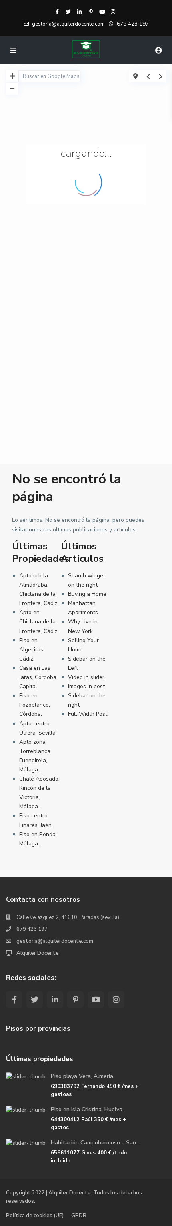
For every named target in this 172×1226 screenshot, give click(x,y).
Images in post (86, 686)
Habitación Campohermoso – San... (95, 1142)
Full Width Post (87, 714)
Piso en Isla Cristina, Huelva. (87, 1109)
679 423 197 (133, 24)
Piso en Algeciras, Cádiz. (31, 650)
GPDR (78, 1215)
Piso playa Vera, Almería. (82, 1076)
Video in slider (86, 677)
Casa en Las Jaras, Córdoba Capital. (37, 677)
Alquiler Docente (37, 953)
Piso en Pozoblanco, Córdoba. (34, 705)
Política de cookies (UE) (35, 1215)
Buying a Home (87, 594)
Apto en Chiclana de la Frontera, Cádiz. (39, 622)
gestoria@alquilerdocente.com (54, 941)
